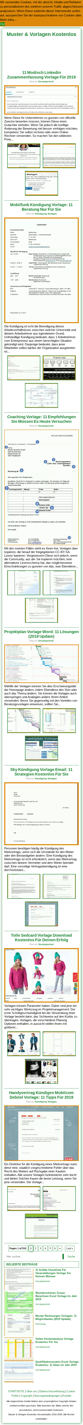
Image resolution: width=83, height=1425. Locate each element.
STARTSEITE (16, 1391)
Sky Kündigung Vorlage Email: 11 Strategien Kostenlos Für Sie (41, 771)
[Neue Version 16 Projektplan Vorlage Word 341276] (23, 732)
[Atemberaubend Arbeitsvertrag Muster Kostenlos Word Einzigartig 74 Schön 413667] (23, 379)
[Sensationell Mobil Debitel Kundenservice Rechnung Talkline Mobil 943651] (23, 1210)
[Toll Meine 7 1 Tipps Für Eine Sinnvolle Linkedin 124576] (23, 167)
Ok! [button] (2, 24)
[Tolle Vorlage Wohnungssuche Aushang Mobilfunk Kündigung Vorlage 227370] (59, 379)
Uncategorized (46, 81)
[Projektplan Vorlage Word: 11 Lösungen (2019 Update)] (41, 682)
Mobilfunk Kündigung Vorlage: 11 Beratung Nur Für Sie (41, 207)
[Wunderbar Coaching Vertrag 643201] (23, 594)
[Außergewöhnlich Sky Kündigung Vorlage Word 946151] (23, 898)
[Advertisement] (41, 52)
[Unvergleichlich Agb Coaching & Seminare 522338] (59, 594)
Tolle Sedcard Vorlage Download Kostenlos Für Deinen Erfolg (41, 937)
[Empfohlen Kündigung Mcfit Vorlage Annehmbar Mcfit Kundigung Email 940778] (59, 898)
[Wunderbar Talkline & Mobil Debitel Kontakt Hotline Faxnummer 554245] (41, 1237)
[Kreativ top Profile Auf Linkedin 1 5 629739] (41, 195)
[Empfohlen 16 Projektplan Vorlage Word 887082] (59, 732)
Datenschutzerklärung (52, 1391)
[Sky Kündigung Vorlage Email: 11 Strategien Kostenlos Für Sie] (41, 844)
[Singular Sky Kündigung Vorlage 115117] (41, 925)
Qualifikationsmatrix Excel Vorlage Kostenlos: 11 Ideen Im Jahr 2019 (57, 1363)
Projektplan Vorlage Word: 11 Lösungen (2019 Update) (41, 634)
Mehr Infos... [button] (8, 19)
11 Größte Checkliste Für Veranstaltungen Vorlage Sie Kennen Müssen (53, 1273)
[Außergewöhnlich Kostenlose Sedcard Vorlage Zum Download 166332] (59, 1055)
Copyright (26, 1395)
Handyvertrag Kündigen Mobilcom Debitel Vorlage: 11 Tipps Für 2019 (41, 1094)
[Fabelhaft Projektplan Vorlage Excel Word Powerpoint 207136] (41, 759)
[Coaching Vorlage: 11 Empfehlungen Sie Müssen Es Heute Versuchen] (41, 544)
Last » (69, 1248)
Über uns (32, 1391)
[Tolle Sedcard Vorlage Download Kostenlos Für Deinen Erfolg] (41, 1001)
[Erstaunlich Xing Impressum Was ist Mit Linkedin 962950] (59, 167)
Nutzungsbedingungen (47, 1395)
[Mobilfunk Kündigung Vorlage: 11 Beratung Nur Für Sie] (41, 322)
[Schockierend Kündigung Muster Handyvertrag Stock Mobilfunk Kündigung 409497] (41, 407)
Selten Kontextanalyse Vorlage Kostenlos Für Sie (54, 1340)
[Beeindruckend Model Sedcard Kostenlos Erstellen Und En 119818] (41, 1082)
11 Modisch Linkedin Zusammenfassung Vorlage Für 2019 (41, 74)
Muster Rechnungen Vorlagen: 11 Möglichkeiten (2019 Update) (56, 1317)
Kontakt (66, 1395)
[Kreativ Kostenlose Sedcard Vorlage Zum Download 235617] (23, 1055)
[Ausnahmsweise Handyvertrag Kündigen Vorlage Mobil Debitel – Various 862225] (59, 1210)
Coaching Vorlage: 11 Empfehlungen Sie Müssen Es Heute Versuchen (41, 419)
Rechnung (40, 1324)
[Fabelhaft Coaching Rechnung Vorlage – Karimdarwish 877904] (41, 622)
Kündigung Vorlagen (46, 214)
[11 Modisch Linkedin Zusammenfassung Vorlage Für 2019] (41, 113)
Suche (71, 1256)
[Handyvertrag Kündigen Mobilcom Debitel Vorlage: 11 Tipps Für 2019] (41, 1160)
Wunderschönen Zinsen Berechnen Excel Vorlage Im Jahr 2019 (56, 1296)
